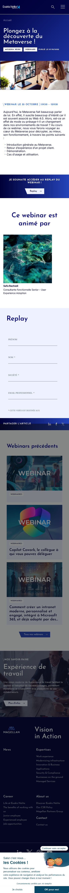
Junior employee (11, 815)
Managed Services (46, 781)
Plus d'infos (14, 703)
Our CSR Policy (44, 807)
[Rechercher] (53, 7)
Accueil (7, 20)
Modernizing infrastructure (50, 760)
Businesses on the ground (49, 777)
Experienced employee (15, 820)
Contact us (42, 825)
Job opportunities (12, 824)
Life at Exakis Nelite (14, 803)
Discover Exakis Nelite (48, 803)
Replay (33, 191)
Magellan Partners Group (49, 811)
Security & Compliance (48, 773)
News (7, 749)
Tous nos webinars (33, 634)
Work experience (44, 756)
